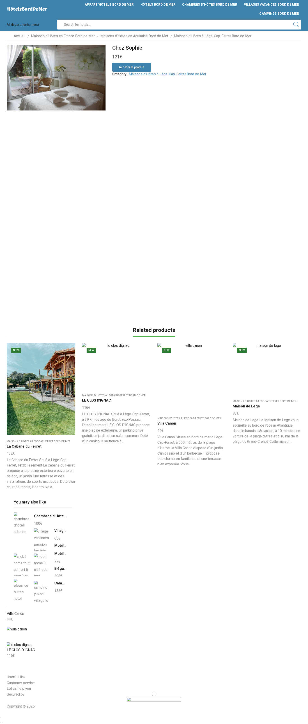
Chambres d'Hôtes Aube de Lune (50, 516)
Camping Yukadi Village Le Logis (60, 583)
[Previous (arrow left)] (0, 722)
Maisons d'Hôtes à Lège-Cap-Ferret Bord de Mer (212, 36)
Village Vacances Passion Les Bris (60, 531)
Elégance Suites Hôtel (60, 568)
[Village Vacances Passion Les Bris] (42, 539)
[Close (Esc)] (0, 717)
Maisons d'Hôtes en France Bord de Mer (63, 36)
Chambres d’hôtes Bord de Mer (209, 4)
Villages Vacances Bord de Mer (271, 4)
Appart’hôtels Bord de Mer (109, 4)
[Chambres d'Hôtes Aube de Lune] (22, 524)
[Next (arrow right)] (2, 722)
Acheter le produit (131, 67)
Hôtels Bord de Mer (157, 4)
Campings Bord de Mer (279, 13)
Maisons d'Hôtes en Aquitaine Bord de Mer (134, 36)
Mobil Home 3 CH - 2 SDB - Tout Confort (60, 554)
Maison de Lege (246, 406)
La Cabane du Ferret (24, 446)
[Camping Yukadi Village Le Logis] (42, 591)
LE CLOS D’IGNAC (96, 400)
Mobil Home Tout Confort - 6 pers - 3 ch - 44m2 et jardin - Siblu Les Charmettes (60, 545)
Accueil (19, 36)
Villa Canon (166, 423)
